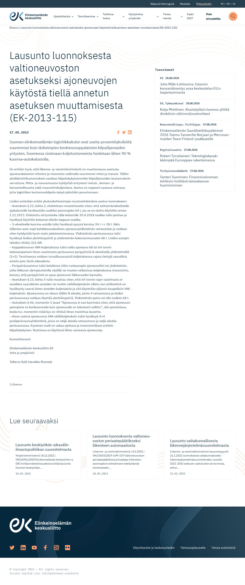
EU (161, 78)
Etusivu (14, 27)
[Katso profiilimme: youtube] (34, 547)
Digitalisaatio (170, 150)
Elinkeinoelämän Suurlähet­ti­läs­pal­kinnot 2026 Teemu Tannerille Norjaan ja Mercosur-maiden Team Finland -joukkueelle (195, 134)
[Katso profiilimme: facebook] (45, 547)
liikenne (16, 384)
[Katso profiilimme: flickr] (67, 547)
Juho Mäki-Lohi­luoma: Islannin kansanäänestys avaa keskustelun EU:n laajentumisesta (190, 88)
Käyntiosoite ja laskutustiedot (154, 548)
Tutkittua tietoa (108, 16)
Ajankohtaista (62, 16)
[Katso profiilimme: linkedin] (23, 547)
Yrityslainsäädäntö (174, 171)
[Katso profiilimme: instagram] (56, 547)
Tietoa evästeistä (223, 548)
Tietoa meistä (167, 16)
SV (234, 3)
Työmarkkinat (174, 103)
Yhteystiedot (204, 4)
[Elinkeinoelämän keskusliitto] (40, 525)
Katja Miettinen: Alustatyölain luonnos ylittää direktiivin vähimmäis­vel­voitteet (194, 111)
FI (222, 3)
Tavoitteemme (86, 16)
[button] (233, 16)
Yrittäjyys (192, 124)
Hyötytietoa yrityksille (136, 16)
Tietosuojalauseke (193, 548)
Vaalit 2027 (190, 16)
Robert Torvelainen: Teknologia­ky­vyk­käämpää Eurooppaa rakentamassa (189, 158)
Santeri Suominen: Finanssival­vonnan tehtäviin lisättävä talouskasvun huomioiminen (189, 181)
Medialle (185, 4)
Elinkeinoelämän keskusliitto (29, 16)
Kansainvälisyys (171, 124)
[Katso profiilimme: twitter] (12, 547)
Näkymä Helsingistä (162, 4)
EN (228, 3)
